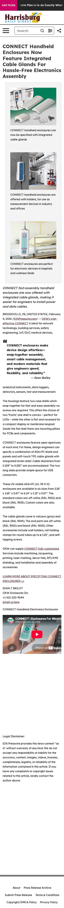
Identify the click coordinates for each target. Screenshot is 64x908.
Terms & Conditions (47, 895)
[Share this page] (59, 30)
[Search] (42, 30)
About (16, 887)
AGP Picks (8, 5)
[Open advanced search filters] (50, 30)
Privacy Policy (49, 902)
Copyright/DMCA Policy (22, 902)
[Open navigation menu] (6, 30)
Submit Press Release (18, 895)
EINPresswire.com (25, 318)
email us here (11, 602)
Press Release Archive (37, 887)
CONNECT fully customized (41, 548)
